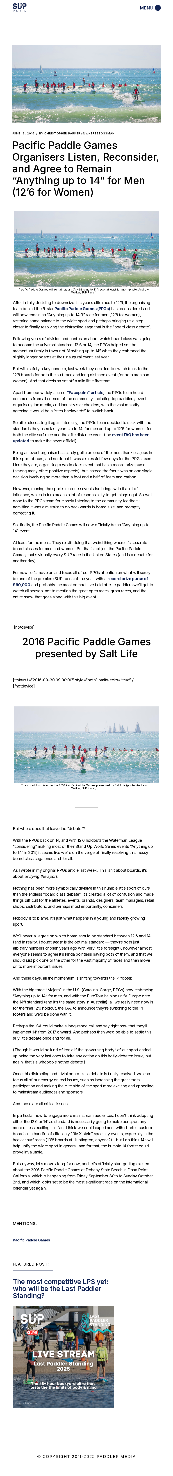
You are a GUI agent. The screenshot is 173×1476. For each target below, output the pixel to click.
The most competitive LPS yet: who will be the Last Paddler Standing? (61, 1289)
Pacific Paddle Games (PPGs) (82, 308)
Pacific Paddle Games (31, 1240)
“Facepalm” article (85, 392)
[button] (86, 84)
